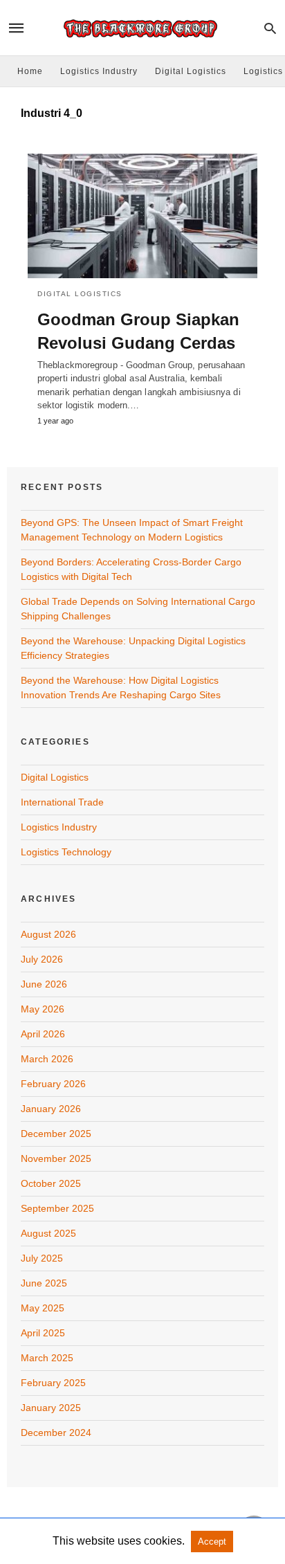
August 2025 (48, 1233)
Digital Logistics (190, 71)
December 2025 (56, 1133)
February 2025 (53, 1382)
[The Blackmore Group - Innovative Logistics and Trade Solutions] (142, 28)
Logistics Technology (66, 851)
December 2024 (56, 1432)
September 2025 (57, 1208)
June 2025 (44, 1283)
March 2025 (47, 1357)
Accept (212, 1541)
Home (30, 71)
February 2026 (53, 1083)
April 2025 (43, 1332)
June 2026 (44, 984)
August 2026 (48, 934)
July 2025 (42, 1258)
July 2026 (42, 959)
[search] (270, 28)
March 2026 (47, 1058)
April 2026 (43, 1033)
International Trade (62, 802)
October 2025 (51, 1183)
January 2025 (51, 1407)
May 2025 (42, 1307)
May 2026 (42, 1009)
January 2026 (51, 1108)
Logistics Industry (99, 71)
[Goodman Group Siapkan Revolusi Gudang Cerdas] (142, 216)
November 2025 (56, 1158)
